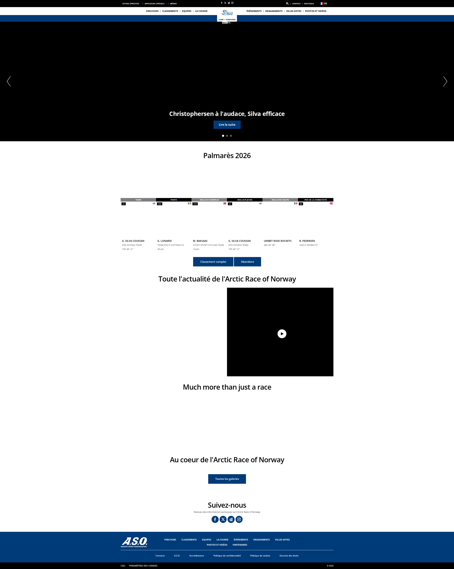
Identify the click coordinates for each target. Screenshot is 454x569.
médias (173, 3)
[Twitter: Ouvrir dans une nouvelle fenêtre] (225, 3)
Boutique (309, 3)
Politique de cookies (260, 555)
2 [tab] (227, 136)
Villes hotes (282, 539)
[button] (287, 3)
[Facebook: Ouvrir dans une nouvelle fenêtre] (222, 3)
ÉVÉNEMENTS (241, 539)
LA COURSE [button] (201, 11)
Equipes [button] (186, 11)
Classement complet (213, 261)
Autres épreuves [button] (130, 3)
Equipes (206, 539)
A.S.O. (177, 555)
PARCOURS (170, 539)
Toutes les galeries (227, 479)
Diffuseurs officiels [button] (155, 3)
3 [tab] (231, 136)
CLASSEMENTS (170, 11)
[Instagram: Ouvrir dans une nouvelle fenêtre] (232, 3)
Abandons (247, 261)
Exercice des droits (289, 555)
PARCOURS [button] (152, 11)
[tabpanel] (227, 81)
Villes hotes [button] (293, 11)
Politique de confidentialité (227, 555)
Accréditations (196, 555)
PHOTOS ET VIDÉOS (315, 11)
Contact (296, 3)
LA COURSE (222, 539)
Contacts (160, 555)
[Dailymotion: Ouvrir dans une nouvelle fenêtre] (229, 3)
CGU (123, 565)
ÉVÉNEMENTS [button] (254, 11)
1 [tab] (223, 136)
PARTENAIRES (240, 544)
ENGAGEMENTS (274, 11)
